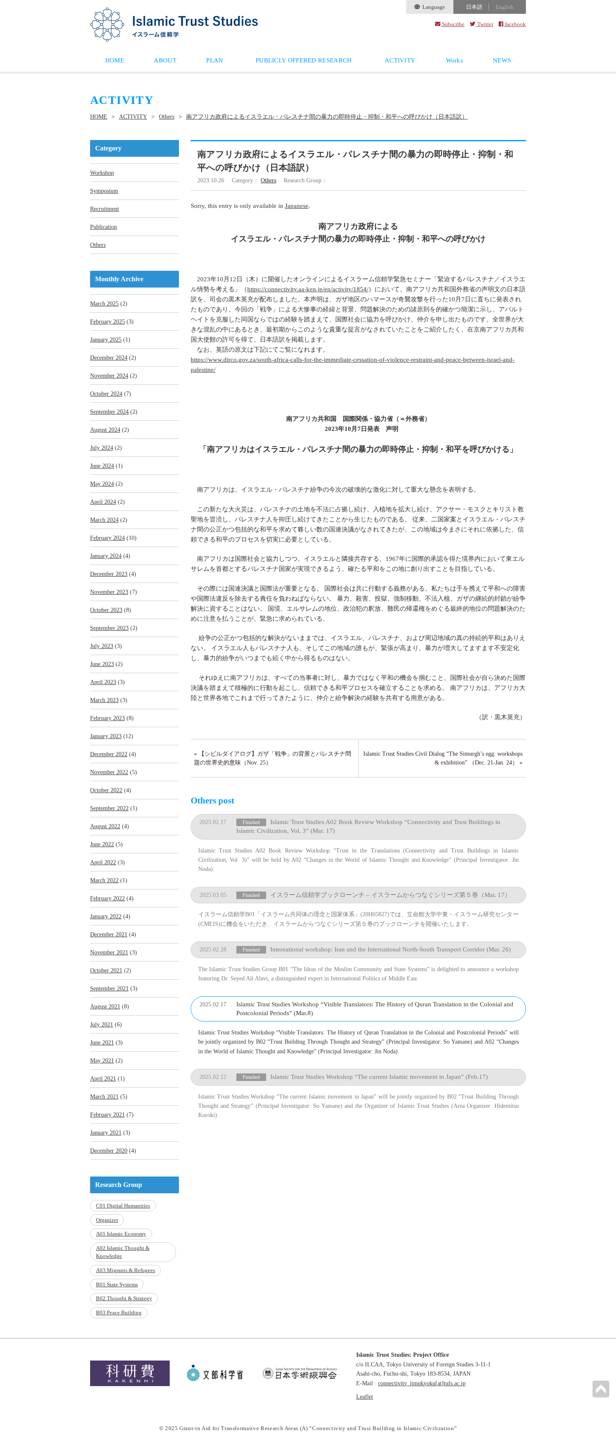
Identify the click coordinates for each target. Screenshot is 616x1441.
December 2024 (108, 358)
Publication (103, 227)
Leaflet (364, 1397)
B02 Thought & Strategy (124, 1298)
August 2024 (105, 430)
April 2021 (103, 1079)
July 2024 (101, 448)
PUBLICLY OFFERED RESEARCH (304, 60)
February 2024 (107, 538)
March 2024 (104, 520)
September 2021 (109, 988)
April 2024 (103, 502)
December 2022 (108, 754)
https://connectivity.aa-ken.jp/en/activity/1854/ (307, 289)
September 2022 (109, 808)
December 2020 (108, 1151)
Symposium (104, 191)
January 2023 (106, 736)
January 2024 (106, 556)
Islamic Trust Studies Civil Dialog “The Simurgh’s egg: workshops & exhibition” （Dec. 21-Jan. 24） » (443, 758)
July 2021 (101, 1024)
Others (166, 117)
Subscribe (452, 24)
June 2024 (102, 466)
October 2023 (106, 610)
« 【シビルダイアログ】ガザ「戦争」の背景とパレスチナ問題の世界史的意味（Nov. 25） (272, 758)
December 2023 (108, 574)
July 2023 (101, 646)
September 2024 (109, 412)
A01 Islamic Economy (121, 1234)
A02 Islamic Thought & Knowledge (123, 1252)
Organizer (107, 1220)
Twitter (484, 24)
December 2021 (108, 934)
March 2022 (104, 880)
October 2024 (106, 394)
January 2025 (106, 340)
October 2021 (106, 970)
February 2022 (107, 898)
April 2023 (103, 682)
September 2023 (109, 628)
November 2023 (109, 592)
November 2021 (109, 952)
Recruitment (104, 209)
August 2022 (105, 826)
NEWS (502, 60)
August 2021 (105, 1006)
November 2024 (109, 376)
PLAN (214, 60)
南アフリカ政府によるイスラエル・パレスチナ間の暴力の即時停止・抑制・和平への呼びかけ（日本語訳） (327, 117)
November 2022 (109, 772)
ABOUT (165, 60)
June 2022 (102, 844)
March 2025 (104, 304)
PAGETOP (601, 1389)
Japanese (296, 205)
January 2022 (106, 916)
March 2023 (104, 700)
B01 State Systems (117, 1284)
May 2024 (102, 484)
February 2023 (107, 718)
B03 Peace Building (119, 1312)
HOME (114, 60)
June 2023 (102, 664)
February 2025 (107, 322)
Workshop (102, 173)
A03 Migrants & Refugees (125, 1270)
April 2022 (103, 862)
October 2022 (106, 790)
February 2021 (107, 1115)
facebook (515, 24)
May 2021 (102, 1060)
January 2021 (106, 1133)
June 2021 (102, 1042)
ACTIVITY (400, 60)
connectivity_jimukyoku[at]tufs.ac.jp (422, 1383)
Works (454, 60)
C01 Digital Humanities (123, 1206)
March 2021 (104, 1097)
